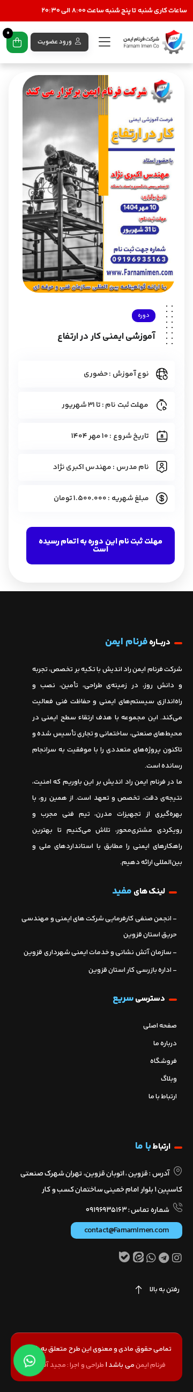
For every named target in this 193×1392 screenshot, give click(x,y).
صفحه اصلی (160, 1026)
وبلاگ (169, 1079)
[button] (100, 545)
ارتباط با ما (163, 1096)
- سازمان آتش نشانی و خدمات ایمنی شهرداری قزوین (100, 952)
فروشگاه (163, 1061)
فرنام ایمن (151, 1365)
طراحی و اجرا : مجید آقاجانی (65, 1365)
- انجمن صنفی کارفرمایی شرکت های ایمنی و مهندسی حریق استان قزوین (99, 926)
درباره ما (165, 1043)
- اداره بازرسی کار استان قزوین (132, 970)
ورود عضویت (55, 42)
